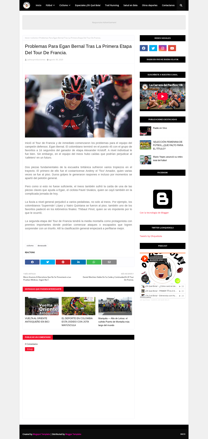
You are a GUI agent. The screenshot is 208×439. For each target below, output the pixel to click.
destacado (42, 245)
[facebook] (144, 48)
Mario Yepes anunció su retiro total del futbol (168, 158)
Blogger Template (73, 434)
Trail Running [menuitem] (112, 5)
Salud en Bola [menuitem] (130, 5)
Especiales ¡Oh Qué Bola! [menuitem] (87, 5)
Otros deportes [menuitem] (149, 5)
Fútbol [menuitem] (49, 5)
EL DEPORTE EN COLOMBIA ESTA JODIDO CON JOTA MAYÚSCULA (77, 321)
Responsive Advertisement (104, 22)
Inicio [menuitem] (38, 5)
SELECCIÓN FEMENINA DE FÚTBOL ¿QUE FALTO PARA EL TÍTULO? (168, 145)
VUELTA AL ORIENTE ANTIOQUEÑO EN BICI (37, 320)
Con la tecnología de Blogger (154, 212)
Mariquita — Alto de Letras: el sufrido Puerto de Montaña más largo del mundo (114, 321)
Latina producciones (36, 59)
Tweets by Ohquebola (151, 236)
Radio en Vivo (160, 128)
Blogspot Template (41, 434)
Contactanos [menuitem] (168, 5)
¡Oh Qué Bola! (145, 300)
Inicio (27, 38)
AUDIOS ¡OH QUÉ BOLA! (160, 300)
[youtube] (172, 48)
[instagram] (163, 48)
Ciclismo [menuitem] (63, 5)
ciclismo (34, 38)
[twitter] (153, 48)
